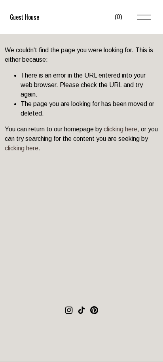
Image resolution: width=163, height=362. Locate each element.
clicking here (120, 129)
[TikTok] (81, 310)
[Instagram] (69, 310)
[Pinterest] (94, 310)
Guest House (24, 17)
